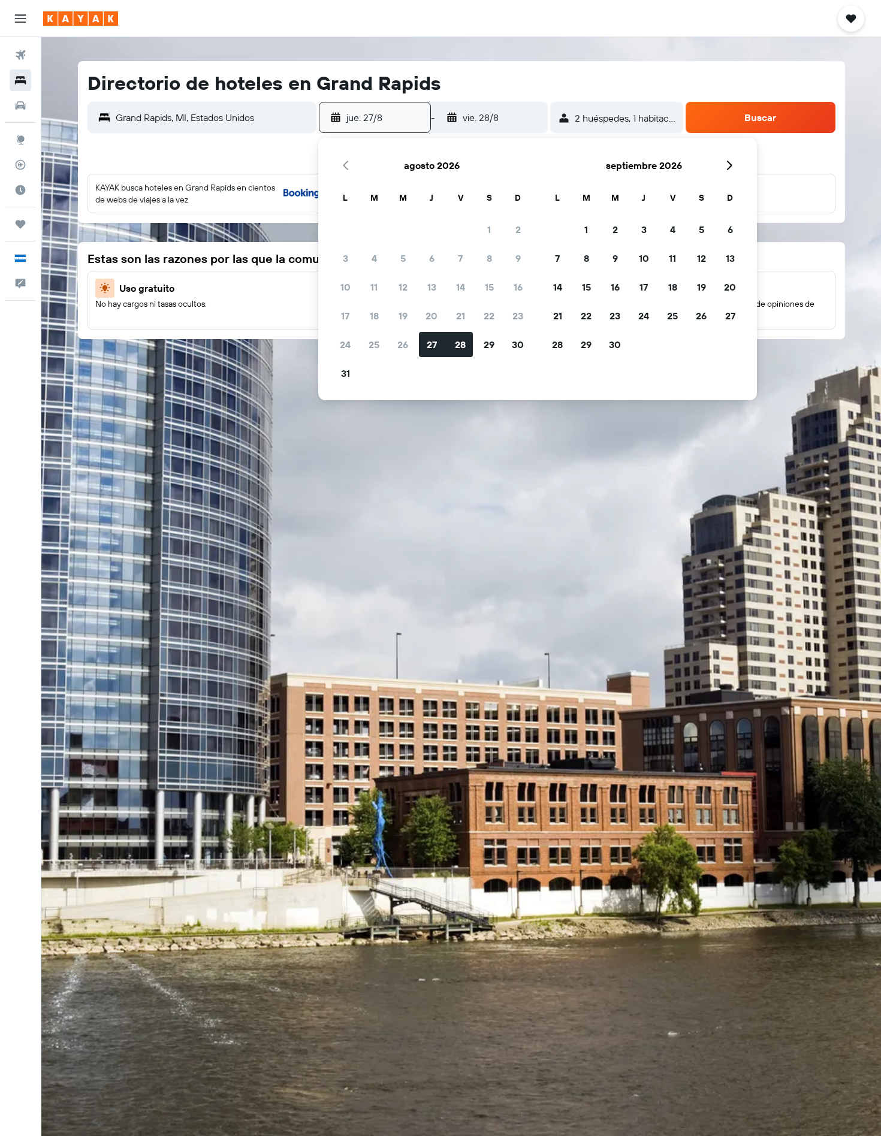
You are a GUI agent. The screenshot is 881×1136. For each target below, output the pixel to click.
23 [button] (517, 316)
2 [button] (518, 229)
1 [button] (489, 229)
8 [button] (489, 258)
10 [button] (345, 287)
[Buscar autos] (20, 105)
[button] (20, 18)
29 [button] (489, 345)
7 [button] (460, 258)
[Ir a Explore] (20, 140)
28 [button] (460, 345)
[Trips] (20, 224)
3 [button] (345, 258)
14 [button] (460, 287)
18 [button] (374, 316)
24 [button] (345, 345)
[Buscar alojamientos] (20, 80)
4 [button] (374, 258)
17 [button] (345, 316)
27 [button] (432, 345)
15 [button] (489, 287)
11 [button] (374, 287)
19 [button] (403, 316)
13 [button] (431, 287)
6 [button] (432, 258)
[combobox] (213, 117)
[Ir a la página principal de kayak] (80, 18)
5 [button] (403, 258)
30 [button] (518, 345)
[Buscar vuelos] (20, 55)
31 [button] (345, 373)
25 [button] (374, 345)
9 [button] (518, 258)
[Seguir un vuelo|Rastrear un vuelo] (20, 165)
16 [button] (518, 287)
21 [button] (460, 316)
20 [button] (432, 316)
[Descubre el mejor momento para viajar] (20, 190)
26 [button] (402, 345)
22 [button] (489, 316)
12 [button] (403, 287)
